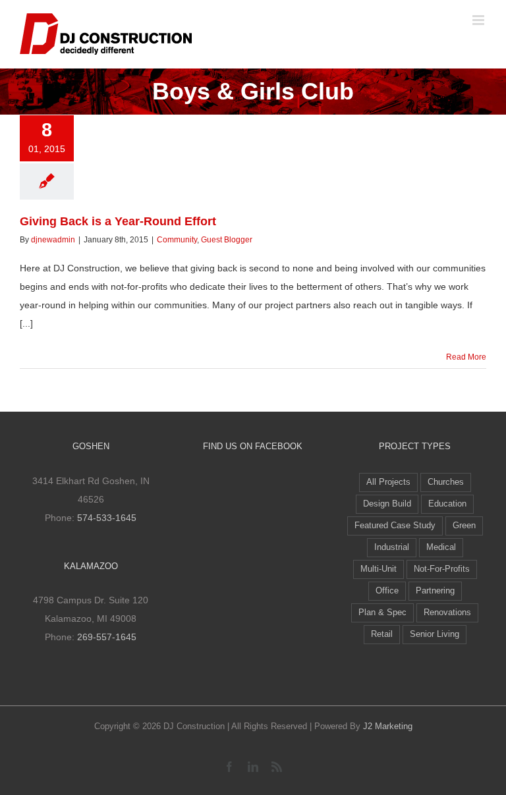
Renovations (447, 612)
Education (447, 503)
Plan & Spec (382, 612)
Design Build (387, 503)
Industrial (391, 547)
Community (177, 239)
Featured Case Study (395, 525)
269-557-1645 (106, 637)
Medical (441, 547)
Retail (382, 634)
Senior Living (434, 634)
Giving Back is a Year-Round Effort (118, 221)
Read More (466, 357)
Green (464, 525)
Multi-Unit (378, 569)
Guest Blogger (226, 239)
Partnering (435, 590)
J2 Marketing (387, 726)
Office (387, 590)
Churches (446, 482)
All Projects (388, 482)
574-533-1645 (106, 517)
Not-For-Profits (442, 569)
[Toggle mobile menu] (479, 20)
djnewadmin (53, 239)
